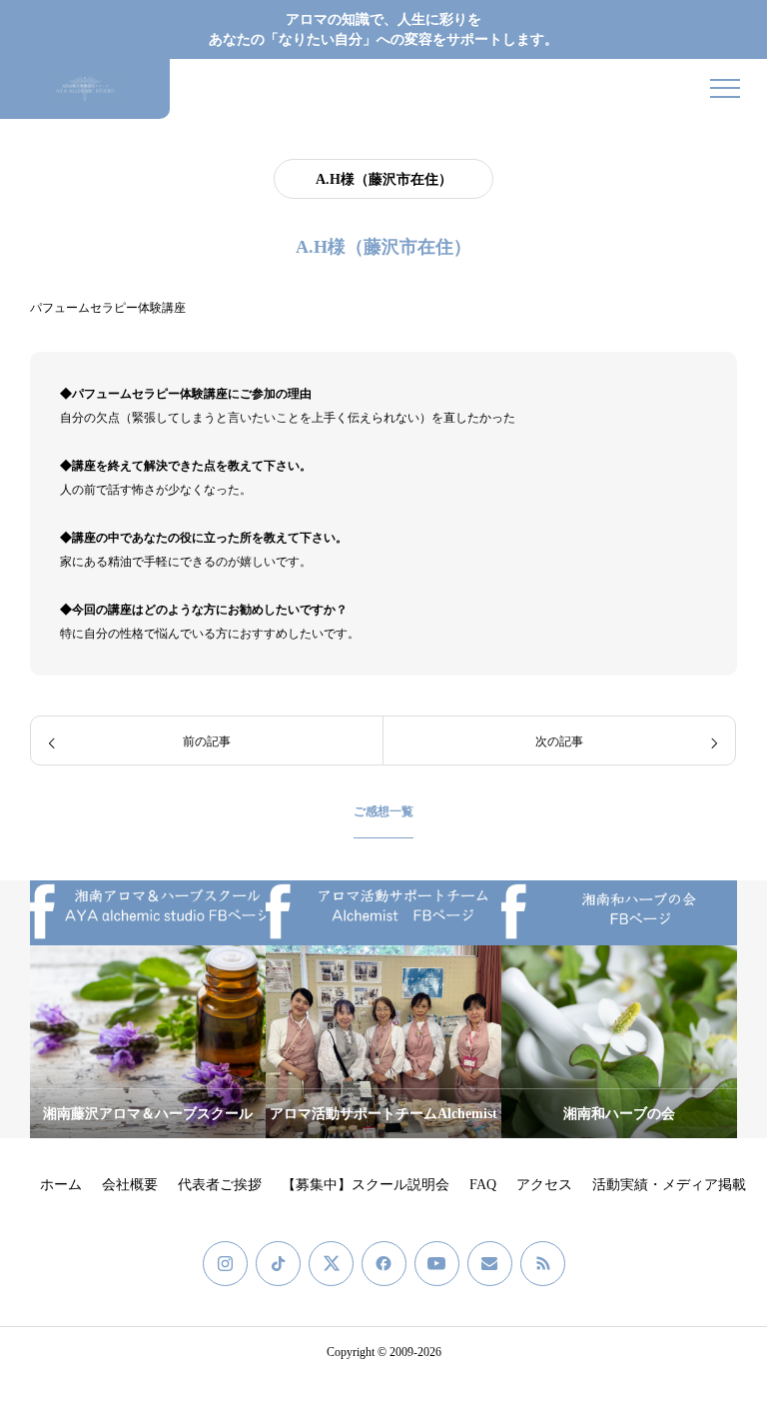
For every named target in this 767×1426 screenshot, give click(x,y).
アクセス (544, 1184)
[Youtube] (436, 1263)
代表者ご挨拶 (220, 1184)
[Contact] (489, 1263)
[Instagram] (225, 1263)
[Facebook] (384, 1263)
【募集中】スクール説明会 (365, 1184)
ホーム (61, 1184)
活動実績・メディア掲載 (669, 1184)
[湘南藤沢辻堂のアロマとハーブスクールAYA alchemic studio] (85, 89)
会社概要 (130, 1184)
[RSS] (542, 1263)
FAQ (482, 1184)
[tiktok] (278, 1263)
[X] (331, 1263)
